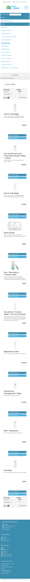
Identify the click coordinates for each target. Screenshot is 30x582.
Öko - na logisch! (6, 58)
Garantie (4, 553)
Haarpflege (4, 46)
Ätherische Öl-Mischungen (9, 68)
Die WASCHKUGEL (6, 30)
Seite (5, 98)
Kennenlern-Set (6, 33)
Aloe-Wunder (5, 52)
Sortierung (7, 89)
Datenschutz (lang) (7, 556)
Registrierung (16, 579)
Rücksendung (7, 527)
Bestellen (6, 524)
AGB (3, 548)
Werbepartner (4, 565)
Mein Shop (24, 579)
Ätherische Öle (6, 61)
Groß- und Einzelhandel (7, 567)
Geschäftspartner (5, 570)
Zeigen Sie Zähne (6, 55)
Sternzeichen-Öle (6, 65)
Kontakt (4, 538)
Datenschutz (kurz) (7, 554)
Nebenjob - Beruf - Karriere (7, 564)
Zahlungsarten (6, 529)
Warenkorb (7, 579)
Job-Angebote (6, 540)
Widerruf (4, 551)
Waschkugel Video (7, 21)
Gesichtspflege (6, 40)
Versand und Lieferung (9, 526)
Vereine (3, 568)
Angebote (4, 27)
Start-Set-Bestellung (6, 571)
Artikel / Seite (18, 90)
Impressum (5, 549)
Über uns (4, 537)
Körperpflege (5, 43)
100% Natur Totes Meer (8, 36)
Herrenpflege (5, 49)
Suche (23, 14)
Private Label (4, 573)
